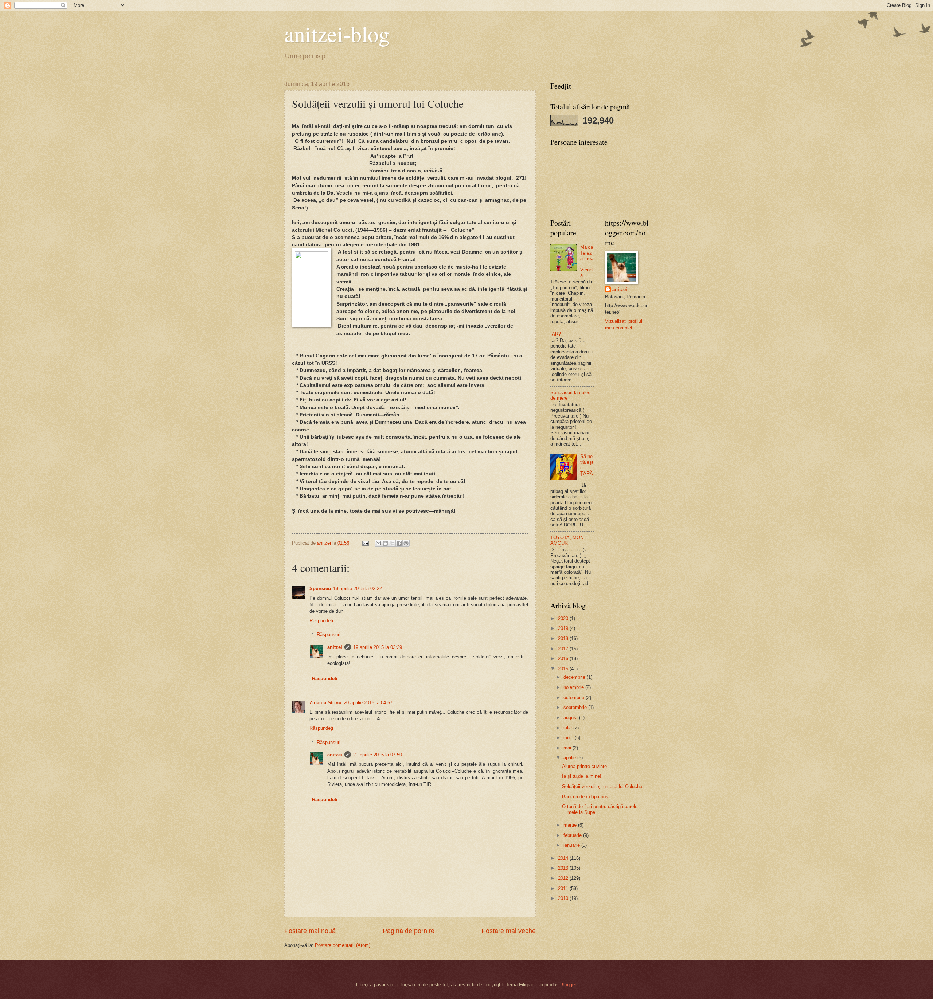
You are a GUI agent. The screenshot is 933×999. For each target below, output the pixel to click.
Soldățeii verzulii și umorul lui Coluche (602, 786)
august (571, 717)
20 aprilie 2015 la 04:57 (368, 702)
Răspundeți (321, 620)
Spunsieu (320, 588)
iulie (568, 727)
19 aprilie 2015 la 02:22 (357, 588)
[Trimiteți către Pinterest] (406, 543)
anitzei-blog (337, 33)
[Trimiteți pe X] (392, 543)
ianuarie (572, 845)
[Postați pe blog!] (385, 543)
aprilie (570, 757)
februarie (573, 835)
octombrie (574, 697)
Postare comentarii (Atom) (342, 945)
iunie (569, 737)
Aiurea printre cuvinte (584, 766)
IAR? (555, 334)
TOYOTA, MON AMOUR (566, 540)
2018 (564, 638)
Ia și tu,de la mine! (581, 776)
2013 (564, 868)
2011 (564, 888)
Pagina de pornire (408, 931)
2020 (564, 618)
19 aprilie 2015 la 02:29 (377, 647)
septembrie (575, 707)
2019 (564, 628)
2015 (564, 668)
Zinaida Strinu (325, 702)
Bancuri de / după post (586, 796)
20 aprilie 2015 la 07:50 (377, 754)
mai (568, 748)
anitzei (334, 647)
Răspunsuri (328, 634)
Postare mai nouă (310, 931)
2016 (564, 658)
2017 (564, 648)
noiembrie (574, 687)
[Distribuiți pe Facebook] (399, 543)
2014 (564, 858)
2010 (564, 898)
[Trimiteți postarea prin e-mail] (365, 543)
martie (570, 825)
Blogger (568, 984)
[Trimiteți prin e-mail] (378, 543)
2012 (564, 878)
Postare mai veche (508, 931)
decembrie (575, 677)
